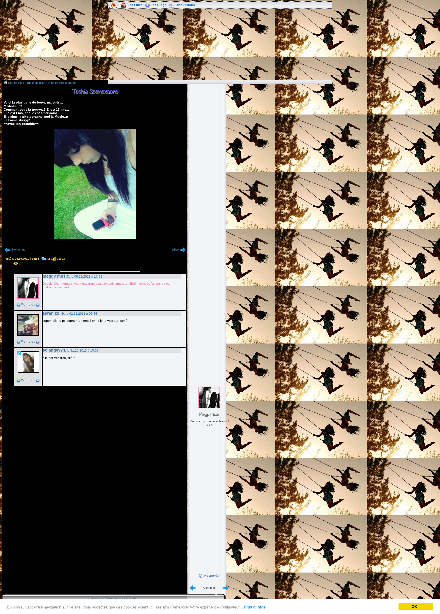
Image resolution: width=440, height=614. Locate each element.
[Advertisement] (220, 48)
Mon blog (28, 304)
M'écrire (209, 575)
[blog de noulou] (225, 587)
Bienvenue (18, 249)
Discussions (185, 5)
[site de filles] (113, 5)
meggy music (56, 276)
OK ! (416, 606)
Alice (175, 249)
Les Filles (135, 5)
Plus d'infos (255, 607)
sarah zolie (53, 313)
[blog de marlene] (193, 587)
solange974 (54, 350)
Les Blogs (158, 5)
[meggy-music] (209, 407)
